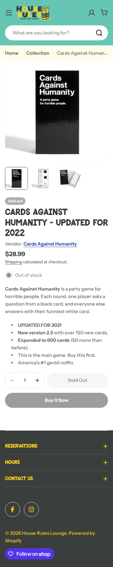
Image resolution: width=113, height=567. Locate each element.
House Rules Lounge (44, 533)
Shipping (13, 261)
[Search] (99, 33)
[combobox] (56, 32)
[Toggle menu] (9, 13)
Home (12, 53)
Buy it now (56, 400)
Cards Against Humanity (50, 244)
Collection (37, 53)
